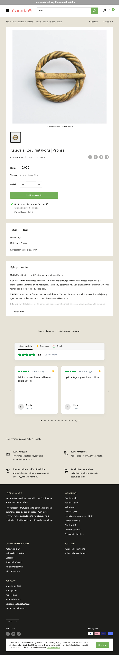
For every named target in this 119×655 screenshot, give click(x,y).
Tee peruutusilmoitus (74, 534)
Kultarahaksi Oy (13, 548)
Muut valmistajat (13, 599)
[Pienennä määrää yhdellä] (23, 184)
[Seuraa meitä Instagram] (13, 634)
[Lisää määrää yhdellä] (39, 184)
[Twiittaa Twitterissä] (101, 157)
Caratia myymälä (72, 520)
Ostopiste (10, 557)
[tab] (41, 420)
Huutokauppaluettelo (15, 608)
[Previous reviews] (10, 390)
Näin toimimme (13, 571)
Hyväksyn (102, 645)
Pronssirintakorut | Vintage (22, 22)
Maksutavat (70, 507)
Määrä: (13, 184)
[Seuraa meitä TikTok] (19, 634)
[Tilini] (104, 10)
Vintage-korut (12, 590)
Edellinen (94, 22)
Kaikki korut (11, 594)
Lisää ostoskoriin (34, 195)
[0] (111, 10)
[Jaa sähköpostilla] (107, 157)
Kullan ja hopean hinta (75, 548)
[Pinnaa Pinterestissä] (96, 157)
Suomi (9, 621)
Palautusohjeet (71, 502)
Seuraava (107, 22)
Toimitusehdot (71, 498)
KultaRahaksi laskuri (15, 553)
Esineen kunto (71, 511)
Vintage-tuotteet (13, 586)
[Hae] (94, 11)
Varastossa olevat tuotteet (17, 603)
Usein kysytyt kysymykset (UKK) (79, 516)
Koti (7, 22)
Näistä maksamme (14, 566)
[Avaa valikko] (7, 10)
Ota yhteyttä (70, 525)
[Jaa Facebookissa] (90, 157)
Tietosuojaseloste (72, 529)
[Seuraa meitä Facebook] (8, 634)
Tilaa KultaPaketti (14, 562)
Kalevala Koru (16, 157)
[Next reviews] (108, 390)
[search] (64, 11)
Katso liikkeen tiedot (23, 212)
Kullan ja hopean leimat (75, 553)
